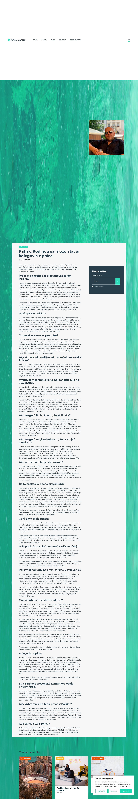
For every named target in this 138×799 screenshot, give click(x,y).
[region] (113, 785)
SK (129, 40)
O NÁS (35, 40)
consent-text (99, 287)
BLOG (53, 40)
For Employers (75, 40)
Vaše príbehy (23, 247)
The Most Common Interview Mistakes (68, 789)
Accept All (126, 791)
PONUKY (44, 40)
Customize (101, 791)
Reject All (114, 791)
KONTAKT (62, 40)
